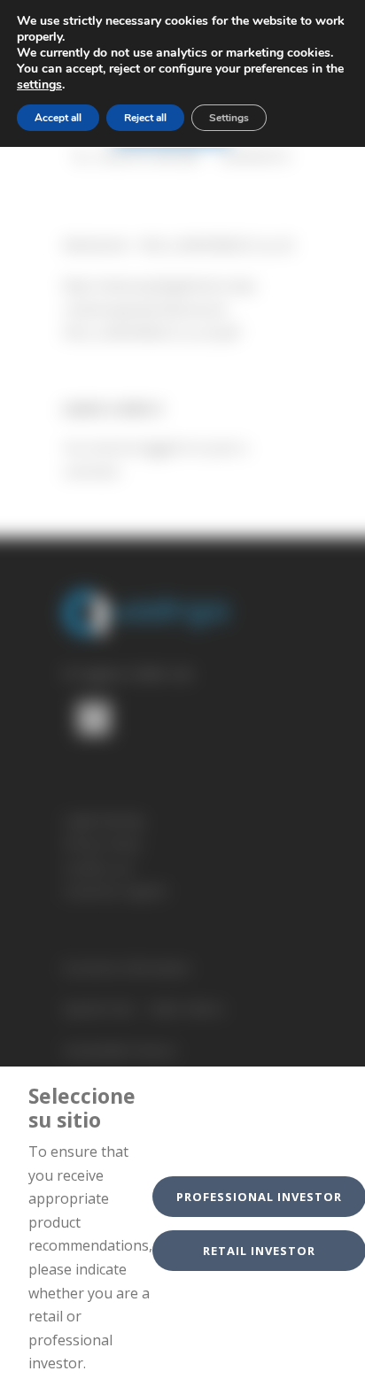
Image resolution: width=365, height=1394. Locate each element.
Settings (229, 118)
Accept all (58, 118)
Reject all (145, 118)
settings (39, 85)
